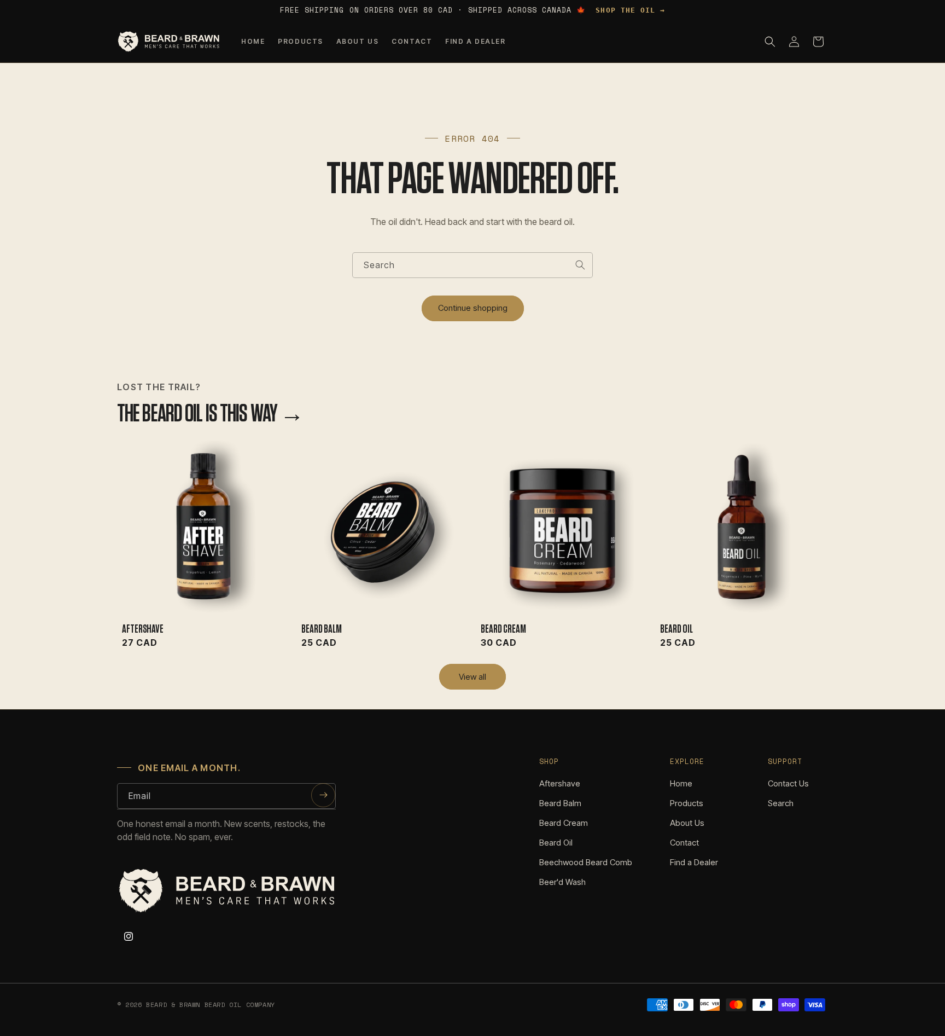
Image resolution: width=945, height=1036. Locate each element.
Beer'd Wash (562, 882)
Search (781, 803)
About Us (687, 823)
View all (472, 677)
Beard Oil (676, 629)
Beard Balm (321, 629)
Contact (684, 842)
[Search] (580, 265)
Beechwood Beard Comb (585, 862)
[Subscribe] (323, 795)
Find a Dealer (694, 862)
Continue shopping (473, 308)
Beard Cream (503, 629)
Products (686, 803)
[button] (770, 42)
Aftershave (142, 629)
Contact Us (788, 783)
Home (681, 783)
